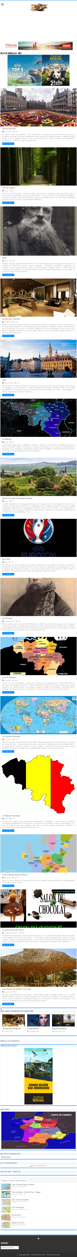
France (6, 383)
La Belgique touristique (11, 816)
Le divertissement (9, 621)
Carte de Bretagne (18, 1207)
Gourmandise (8, 933)
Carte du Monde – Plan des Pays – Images (26, 1192)
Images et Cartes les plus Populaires (14, 1181)
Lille (4, 380)
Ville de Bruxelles (9, 129)
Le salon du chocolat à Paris (13, 930)
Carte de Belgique (9, 677)
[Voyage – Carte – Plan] (38, 7)
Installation (7, 992)
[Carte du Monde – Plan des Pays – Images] (6, 1194)
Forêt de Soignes (8, 188)
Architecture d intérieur (11, 319)
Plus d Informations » (8, 143)
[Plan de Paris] (6, 1217)
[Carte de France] (38, 1130)
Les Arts (6, 261)
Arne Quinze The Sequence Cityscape (16, 989)
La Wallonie (7, 439)
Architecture (7, 322)
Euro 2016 (6, 559)
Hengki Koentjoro (59, 1028)
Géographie (7, 680)
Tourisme (15, 933)
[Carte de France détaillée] (6, 1202)
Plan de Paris (16, 1215)
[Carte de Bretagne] (6, 1209)
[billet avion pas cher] (38, 1166)
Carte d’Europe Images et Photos (14, 875)
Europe (6, 818)
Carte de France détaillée (20, 1200)
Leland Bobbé (32, 1028)
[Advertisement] (38, 26)
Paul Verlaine (7, 618)
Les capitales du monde (11, 736)
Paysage (6, 190)
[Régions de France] (6, 1225)
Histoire (11, 383)
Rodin (4, 258)
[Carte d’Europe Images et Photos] (6, 1187)
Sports (6, 562)
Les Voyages (7, 131)
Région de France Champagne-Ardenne (17, 498)
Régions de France (18, 1223)
